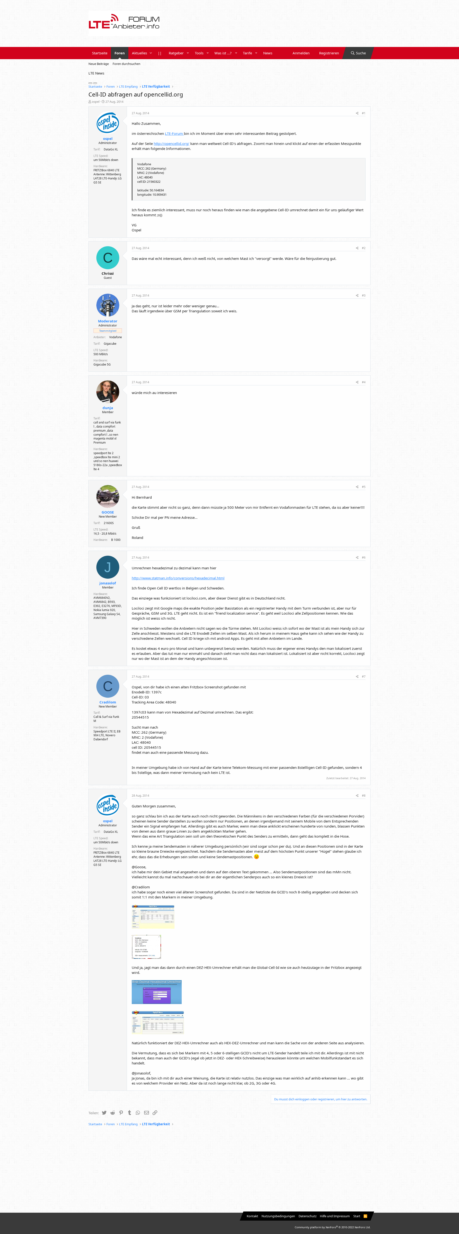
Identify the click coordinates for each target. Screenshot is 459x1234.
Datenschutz (308, 1216)
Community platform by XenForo (333, 1227)
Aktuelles (139, 53)
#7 (364, 676)
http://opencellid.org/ (171, 143)
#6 (364, 557)
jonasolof (107, 583)
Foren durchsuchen (126, 64)
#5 (364, 487)
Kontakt (252, 1216)
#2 (364, 248)
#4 (364, 382)
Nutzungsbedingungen (278, 1216)
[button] (151, 53)
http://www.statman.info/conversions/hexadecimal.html (178, 578)
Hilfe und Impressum (335, 1216)
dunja (108, 407)
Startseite (99, 53)
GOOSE (108, 512)
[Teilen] (357, 113)
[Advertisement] (229, 1169)
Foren (120, 53)
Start (356, 1216)
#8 (364, 796)
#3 (364, 295)
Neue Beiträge (98, 64)
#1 (364, 113)
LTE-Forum (174, 133)
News (267, 53)
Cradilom (107, 702)
